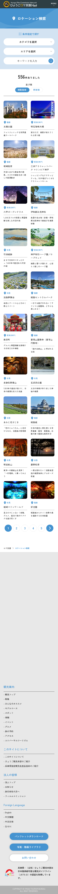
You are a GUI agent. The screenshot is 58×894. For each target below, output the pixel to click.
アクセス (9, 735)
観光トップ (10, 694)
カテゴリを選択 (28, 42)
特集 (7, 699)
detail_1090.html (15, 161)
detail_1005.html (42, 161)
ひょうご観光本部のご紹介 (17, 761)
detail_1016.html (42, 248)
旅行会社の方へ (12, 791)
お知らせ (9, 786)
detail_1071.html (15, 290)
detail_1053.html (42, 290)
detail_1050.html (42, 333)
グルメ (8, 726)
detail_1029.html (15, 205)
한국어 (8, 826)
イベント (9, 722)
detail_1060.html (42, 375)
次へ (49, 528)
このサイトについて (14, 756)
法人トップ (10, 782)
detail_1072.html (42, 458)
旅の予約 (9, 731)
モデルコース (11, 708)
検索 (50, 60)
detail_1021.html (15, 333)
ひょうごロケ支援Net (20, 4)
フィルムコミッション (15, 796)
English (8, 812)
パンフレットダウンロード (29, 836)
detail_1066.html (15, 415)
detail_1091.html (42, 205)
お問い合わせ (29, 857)
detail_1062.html (15, 500)
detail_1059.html (15, 375)
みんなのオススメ (13, 703)
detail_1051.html (15, 119)
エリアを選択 (28, 51)
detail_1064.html (15, 458)
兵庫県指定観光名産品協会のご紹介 (21, 765)
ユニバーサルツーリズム (16, 740)
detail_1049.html (42, 500)
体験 (7, 717)
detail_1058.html (15, 248)
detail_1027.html (42, 119)
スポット (9, 712)
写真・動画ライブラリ (29, 847)
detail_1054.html (42, 415)
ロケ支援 (7, 548)
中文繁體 (9, 817)
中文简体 (9, 821)
